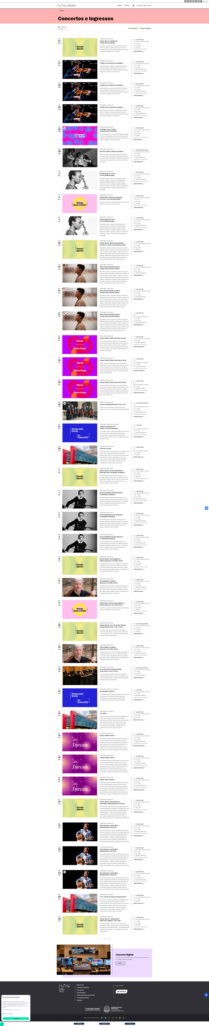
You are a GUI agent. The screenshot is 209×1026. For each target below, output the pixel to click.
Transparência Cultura (83, 997)
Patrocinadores (81, 992)
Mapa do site (80, 985)
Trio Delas (103, 713)
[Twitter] (112, 1017)
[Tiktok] (190, 1)
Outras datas (133, 28)
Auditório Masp (140, 447)
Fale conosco (80, 990)
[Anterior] (100, 939)
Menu (119, 5)
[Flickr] (185, 1)
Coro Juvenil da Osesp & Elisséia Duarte (113, 897)
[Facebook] (201, 1)
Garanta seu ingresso (138, 346)
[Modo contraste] (133, 6)
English (144, 5)
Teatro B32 (139, 425)
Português (139, 5)
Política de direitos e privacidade (86, 995)
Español (149, 5)
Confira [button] (119, 963)
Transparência (104, 1023)
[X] (196, 1)
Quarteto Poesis (105, 448)
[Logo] (68, 5)
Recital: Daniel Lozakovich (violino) (111, 151)
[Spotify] (119, 1017)
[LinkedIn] (188, 1)
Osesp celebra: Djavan (107, 735)
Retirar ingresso (137, 139)
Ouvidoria (79, 1000)
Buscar (127, 5)
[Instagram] (198, 1)
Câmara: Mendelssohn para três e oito (113, 404)
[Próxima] (108, 939)
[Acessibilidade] (206, 995)
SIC (130, 1023)
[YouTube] (193, 1)
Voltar (62, 10)
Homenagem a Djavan (107, 691)
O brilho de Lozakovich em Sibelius (111, 63)
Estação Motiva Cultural (142, 149)
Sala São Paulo (140, 39)
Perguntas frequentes (83, 987)
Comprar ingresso (138, 51)
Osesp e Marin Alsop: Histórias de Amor (113, 338)
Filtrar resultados (146, 28)
